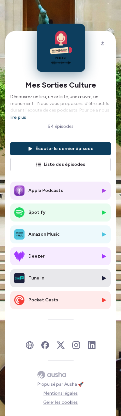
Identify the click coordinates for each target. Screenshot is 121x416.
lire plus (18, 117)
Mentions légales (61, 393)
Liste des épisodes (64, 164)
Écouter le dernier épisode (64, 148)
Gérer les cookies (60, 402)
